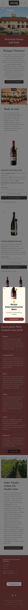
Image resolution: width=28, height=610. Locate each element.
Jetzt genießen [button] (14, 319)
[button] (4, 288)
